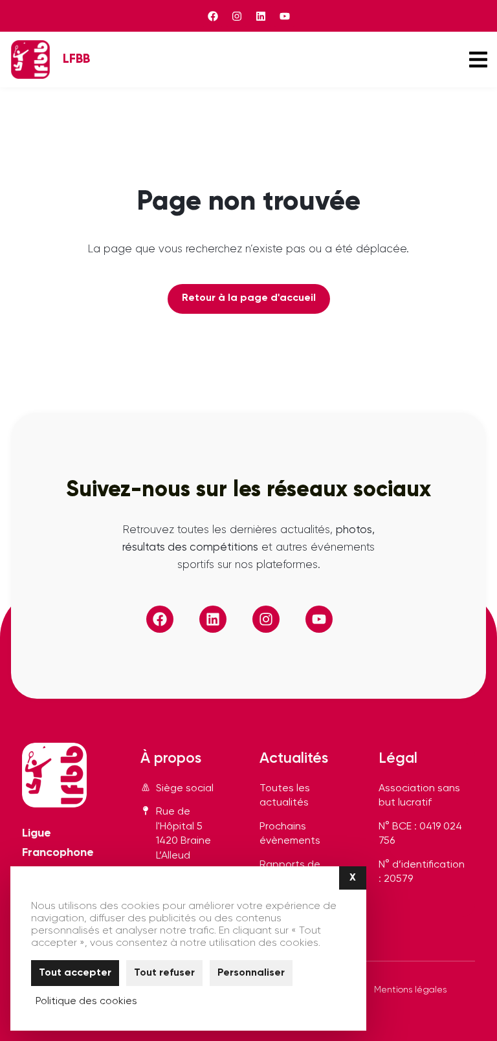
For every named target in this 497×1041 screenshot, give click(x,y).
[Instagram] (236, 16)
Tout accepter (75, 973)
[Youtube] (284, 16)
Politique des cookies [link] (86, 1001)
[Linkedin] (260, 16)
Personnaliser (251, 973)
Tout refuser (164, 973)
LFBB (76, 59)
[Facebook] (213, 16)
